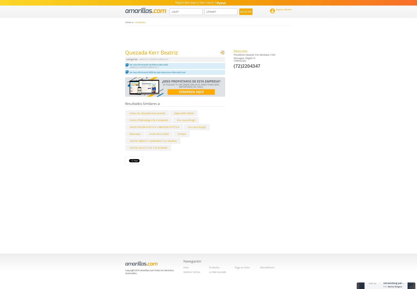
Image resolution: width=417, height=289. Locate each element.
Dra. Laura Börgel (186, 120)
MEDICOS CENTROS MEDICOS (153, 59)
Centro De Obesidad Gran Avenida (147, 113)
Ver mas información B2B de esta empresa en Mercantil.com (157, 72)
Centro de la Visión (159, 133)
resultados (140, 22)
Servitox (182, 133)
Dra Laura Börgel (197, 127)
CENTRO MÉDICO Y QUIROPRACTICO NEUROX (153, 140)
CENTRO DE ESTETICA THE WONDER (148, 147)
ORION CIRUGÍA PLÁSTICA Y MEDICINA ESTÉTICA (154, 127)
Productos (214, 267)
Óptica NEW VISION (184, 113)
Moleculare (135, 133)
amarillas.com (145, 10)
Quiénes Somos (191, 272)
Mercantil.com (267, 267)
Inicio (186, 267)
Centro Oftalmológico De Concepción (148, 120)
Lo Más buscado (217, 272)
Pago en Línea (242, 267)
